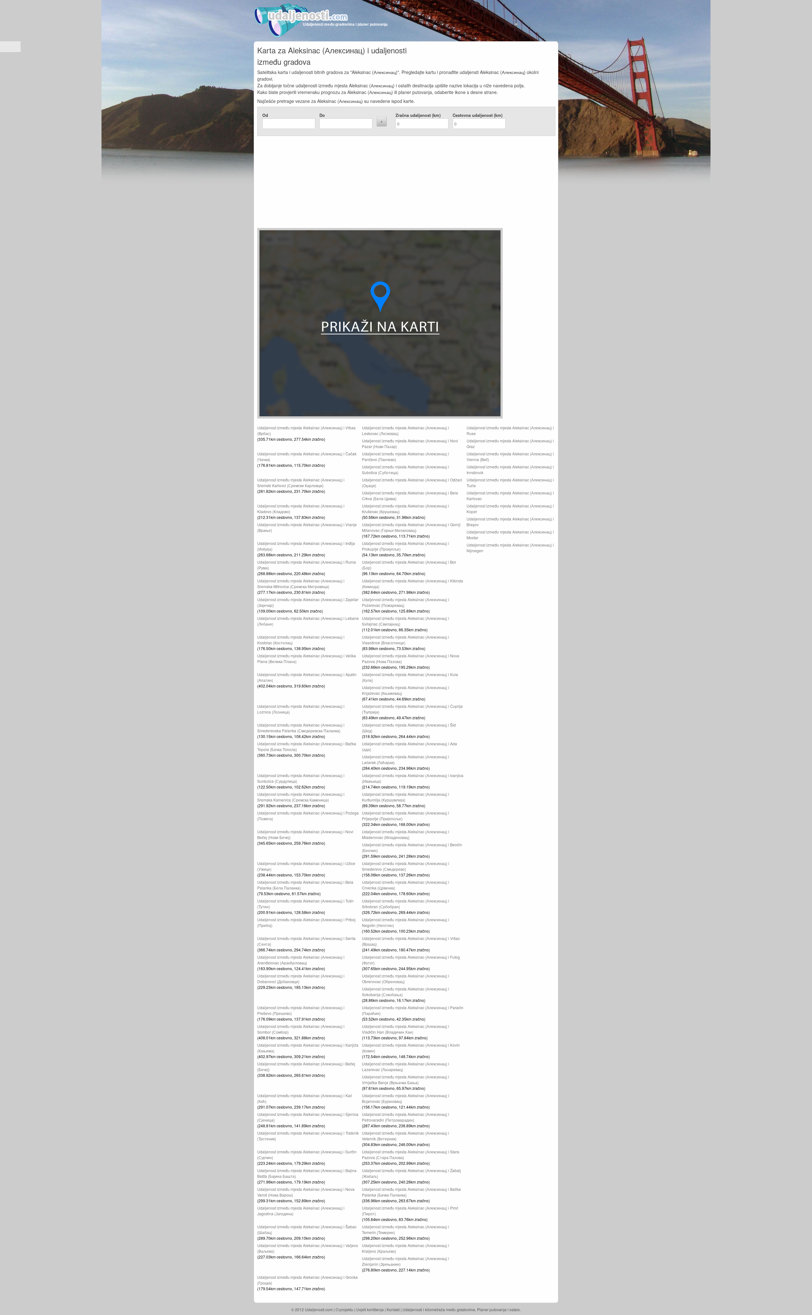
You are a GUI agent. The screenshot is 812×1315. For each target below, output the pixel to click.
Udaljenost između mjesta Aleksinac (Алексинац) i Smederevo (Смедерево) (405, 866)
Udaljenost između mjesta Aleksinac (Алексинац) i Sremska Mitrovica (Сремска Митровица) (300, 583)
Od (265, 115)
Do (322, 115)
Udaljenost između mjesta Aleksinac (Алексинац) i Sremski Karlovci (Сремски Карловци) (300, 482)
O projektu (344, 1309)
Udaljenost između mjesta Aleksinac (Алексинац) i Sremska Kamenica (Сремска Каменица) (300, 796)
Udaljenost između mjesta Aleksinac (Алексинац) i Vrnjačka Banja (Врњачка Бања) (405, 1079)
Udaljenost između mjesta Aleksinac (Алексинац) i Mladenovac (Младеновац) (405, 834)
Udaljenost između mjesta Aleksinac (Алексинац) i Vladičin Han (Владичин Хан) (405, 1029)
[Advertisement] (368, 183)
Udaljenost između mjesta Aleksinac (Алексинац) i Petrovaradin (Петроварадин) (405, 1117)
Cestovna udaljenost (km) (477, 115)
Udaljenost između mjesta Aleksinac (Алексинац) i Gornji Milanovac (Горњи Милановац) (411, 527)
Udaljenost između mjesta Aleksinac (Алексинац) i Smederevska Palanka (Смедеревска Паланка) (300, 727)
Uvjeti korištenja (370, 1309)
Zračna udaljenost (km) (418, 115)
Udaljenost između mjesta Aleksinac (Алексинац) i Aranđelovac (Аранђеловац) (300, 959)
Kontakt (393, 1309)
